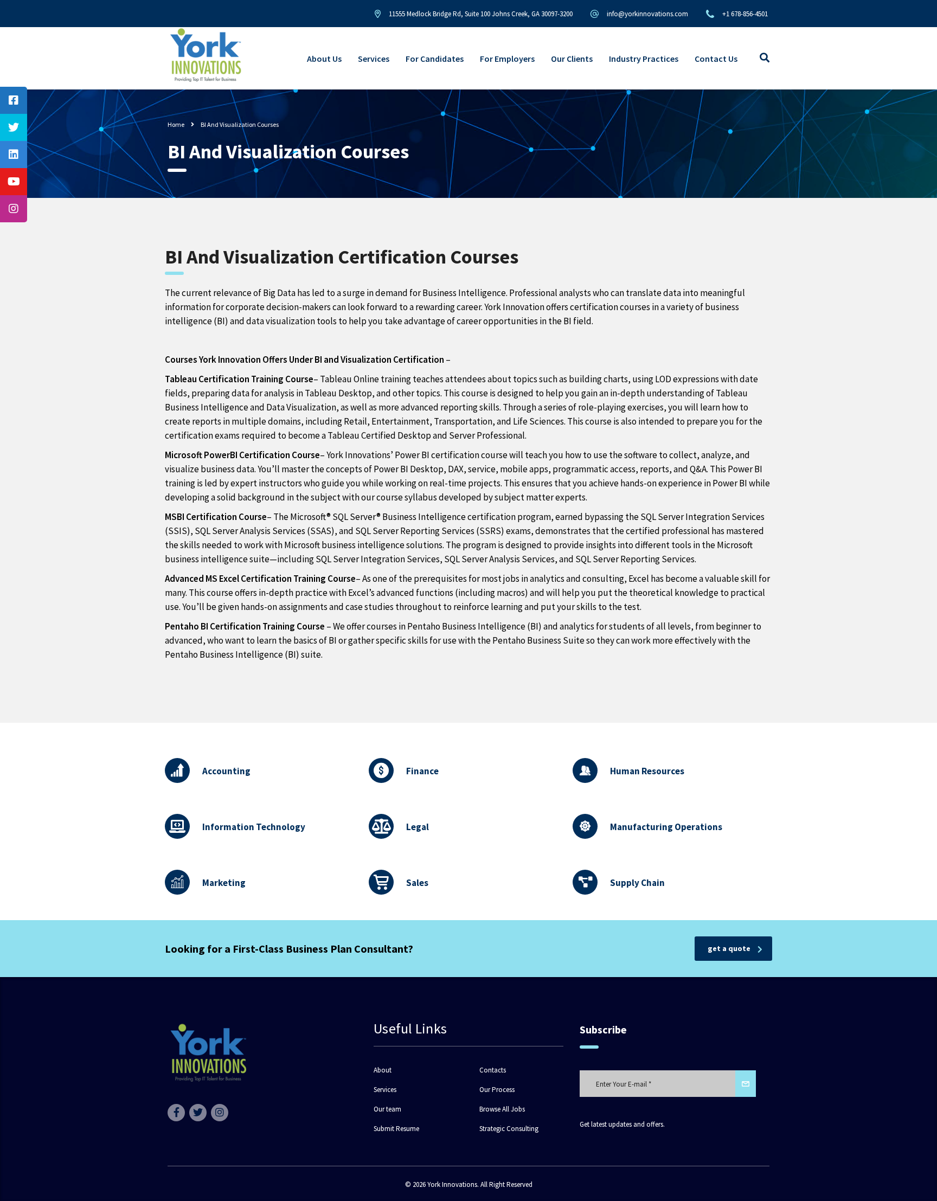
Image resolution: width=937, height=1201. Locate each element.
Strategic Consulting (508, 1129)
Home (176, 124)
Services (373, 58)
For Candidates (435, 58)
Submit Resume (396, 1129)
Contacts (492, 1070)
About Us (324, 58)
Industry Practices (643, 58)
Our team (387, 1109)
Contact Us (716, 58)
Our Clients (572, 58)
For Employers (507, 58)
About (383, 1070)
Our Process (497, 1090)
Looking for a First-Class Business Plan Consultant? (289, 948)
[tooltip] (13, 100)
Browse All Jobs (502, 1109)
